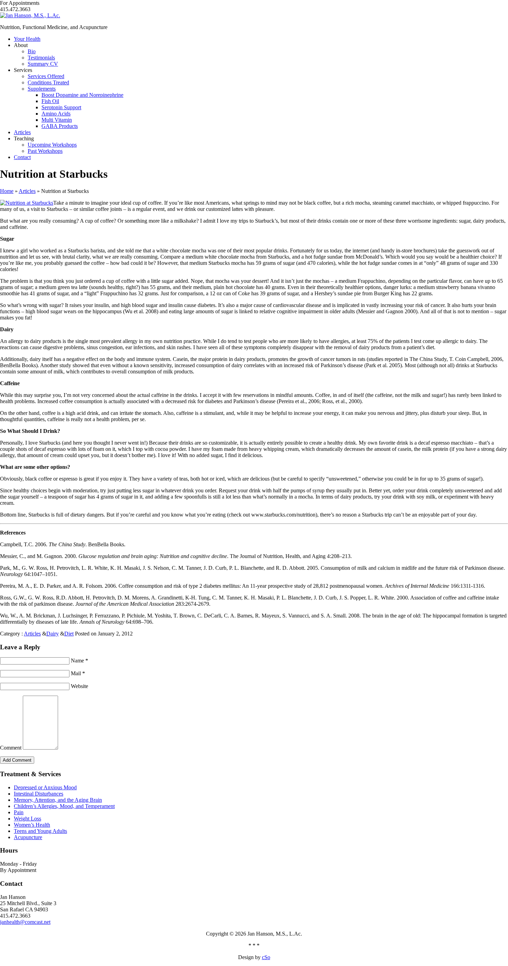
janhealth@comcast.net (25, 922)
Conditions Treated (48, 82)
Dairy (52, 634)
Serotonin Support (61, 107)
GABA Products (59, 126)
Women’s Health (32, 825)
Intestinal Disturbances (38, 794)
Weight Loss (27, 818)
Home (6, 191)
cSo (266, 957)
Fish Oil (50, 101)
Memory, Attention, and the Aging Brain (58, 800)
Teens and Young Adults (40, 831)
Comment (11, 748)
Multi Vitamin (56, 120)
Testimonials (41, 58)
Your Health (27, 39)
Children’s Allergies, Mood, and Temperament (64, 806)
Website (79, 686)
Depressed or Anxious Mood (45, 787)
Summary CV (43, 64)
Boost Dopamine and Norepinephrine (82, 95)
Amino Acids (55, 114)
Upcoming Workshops (52, 145)
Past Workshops (45, 151)
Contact (22, 157)
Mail (78, 673)
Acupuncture (28, 837)
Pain (18, 812)
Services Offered (46, 76)
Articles (22, 132)
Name (79, 660)
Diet (69, 634)
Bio (32, 51)
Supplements (42, 89)
